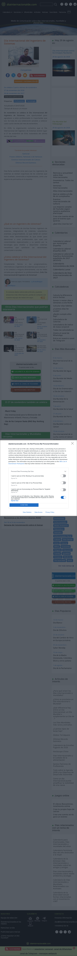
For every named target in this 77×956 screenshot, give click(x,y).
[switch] (63, 475)
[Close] (73, 444)
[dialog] (38, 478)
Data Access (38, 512)
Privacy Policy (50, 512)
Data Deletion (27, 512)
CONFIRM (24, 505)
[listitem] (38, 471)
